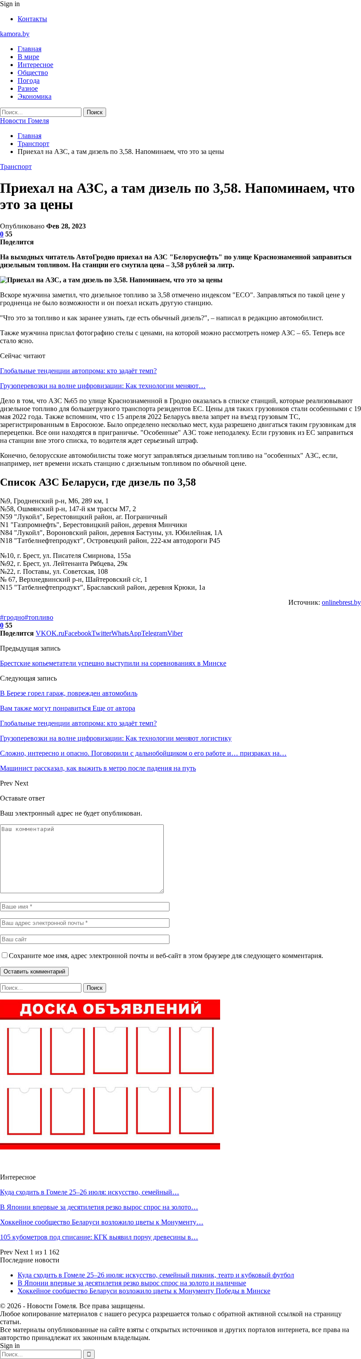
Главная (29, 48)
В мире (28, 56)
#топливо (39, 617)
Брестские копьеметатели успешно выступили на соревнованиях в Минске (113, 663)
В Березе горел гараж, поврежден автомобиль (68, 693)
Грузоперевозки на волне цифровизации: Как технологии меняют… (103, 385)
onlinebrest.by (341, 602)
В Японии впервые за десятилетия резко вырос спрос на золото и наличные (132, 1283)
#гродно (12, 617)
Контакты (32, 18)
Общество (33, 72)
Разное (28, 88)
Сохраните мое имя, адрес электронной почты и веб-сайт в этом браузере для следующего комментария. (166, 955)
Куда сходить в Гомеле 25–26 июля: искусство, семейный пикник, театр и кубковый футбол (156, 1275)
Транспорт (16, 166)
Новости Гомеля (24, 120)
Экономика (35, 96)
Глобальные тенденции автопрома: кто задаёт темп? (78, 370)
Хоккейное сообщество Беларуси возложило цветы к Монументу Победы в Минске (144, 1291)
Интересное (35, 64)
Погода (29, 80)
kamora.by (14, 33)
